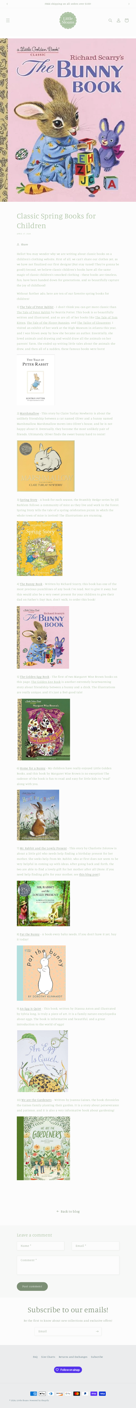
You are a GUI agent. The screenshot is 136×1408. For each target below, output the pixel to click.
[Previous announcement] (7, 4)
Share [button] (24, 244)
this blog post (89, 874)
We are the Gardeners (36, 1100)
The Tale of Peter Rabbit (36, 307)
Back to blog (70, 1211)
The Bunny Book (31, 584)
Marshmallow (29, 413)
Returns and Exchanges (73, 1356)
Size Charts (48, 1356)
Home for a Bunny (32, 768)
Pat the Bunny (29, 934)
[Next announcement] (129, 4)
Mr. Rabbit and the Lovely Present (43, 848)
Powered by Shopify (39, 1400)
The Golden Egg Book (34, 676)
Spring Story (28, 499)
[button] (8, 20)
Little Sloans (23, 1400)
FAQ (35, 1356)
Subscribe (97, 1356)
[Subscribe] (97, 1331)
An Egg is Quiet (30, 1008)
